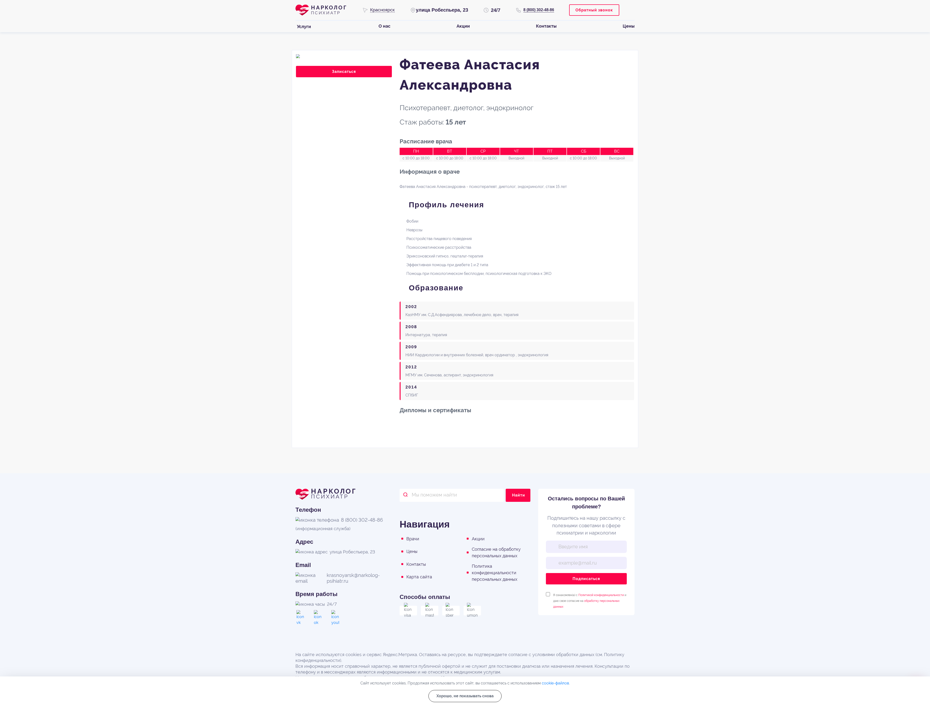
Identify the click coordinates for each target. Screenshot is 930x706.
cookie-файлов (555, 683)
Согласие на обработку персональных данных (496, 552)
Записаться (344, 71)
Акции (478, 538)
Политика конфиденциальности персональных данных (494, 573)
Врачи (412, 538)
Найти (518, 495)
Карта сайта (419, 576)
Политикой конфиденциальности (601, 595)
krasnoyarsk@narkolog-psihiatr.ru (353, 578)
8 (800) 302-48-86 (538, 10)
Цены (412, 551)
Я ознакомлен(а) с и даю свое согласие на (589, 595)
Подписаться (586, 578)
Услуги (304, 26)
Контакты (416, 564)
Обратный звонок (594, 10)
